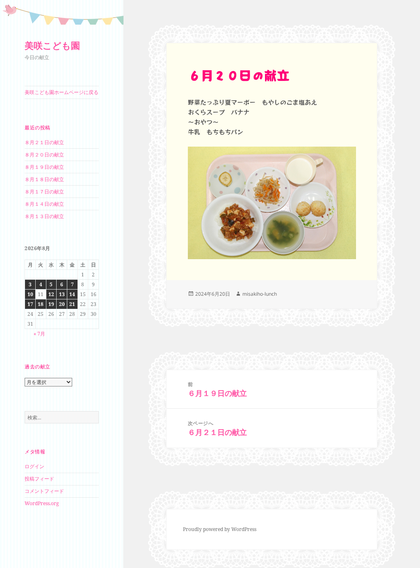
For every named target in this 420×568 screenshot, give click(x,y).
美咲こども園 (52, 45)
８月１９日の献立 (44, 166)
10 (30, 294)
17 (30, 304)
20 (62, 304)
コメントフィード (44, 491)
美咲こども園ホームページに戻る (61, 92)
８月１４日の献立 (44, 203)
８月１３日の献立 (44, 216)
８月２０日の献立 (44, 154)
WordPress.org (42, 503)
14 (72, 294)
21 (72, 304)
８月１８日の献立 (44, 179)
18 (40, 304)
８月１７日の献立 (44, 191)
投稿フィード (39, 478)
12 (51, 294)
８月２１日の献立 (44, 142)
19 (51, 304)
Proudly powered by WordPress (219, 529)
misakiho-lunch (259, 293)
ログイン (34, 466)
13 (62, 294)
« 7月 (39, 333)
